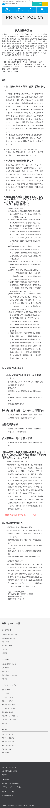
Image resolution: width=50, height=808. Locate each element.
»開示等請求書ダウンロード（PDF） (21, 515)
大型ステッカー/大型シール (10, 716)
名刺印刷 (4, 653)
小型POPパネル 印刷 (8, 704)
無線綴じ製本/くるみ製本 (9, 664)
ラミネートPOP (7, 645)
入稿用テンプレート (8, 742)
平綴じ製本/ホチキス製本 (9, 675)
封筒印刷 (4, 649)
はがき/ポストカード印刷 (9, 634)
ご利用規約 (5, 779)
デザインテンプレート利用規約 (11, 787)
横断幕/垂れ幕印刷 (7, 712)
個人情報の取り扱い (8, 795)
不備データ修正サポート (9, 738)
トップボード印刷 (7, 697)
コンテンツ (5, 753)
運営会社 (4, 775)
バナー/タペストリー (8, 708)
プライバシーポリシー (9, 792)
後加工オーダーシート (9, 745)
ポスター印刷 (6, 690)
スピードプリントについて (10, 767)
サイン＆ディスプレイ (10, 685)
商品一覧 (7, 11)
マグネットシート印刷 (9, 719)
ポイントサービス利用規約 (10, 783)
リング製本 (5, 668)
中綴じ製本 (5, 671)
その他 (4, 729)
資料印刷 (4, 679)
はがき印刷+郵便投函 (8, 638)
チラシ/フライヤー (7, 642)
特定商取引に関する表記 (9, 771)
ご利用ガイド (19, 11)
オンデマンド (7, 630)
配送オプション (7, 749)
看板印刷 (4, 723)
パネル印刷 (5, 693)
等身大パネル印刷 (7, 701)
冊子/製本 (5, 659)
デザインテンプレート (9, 734)
